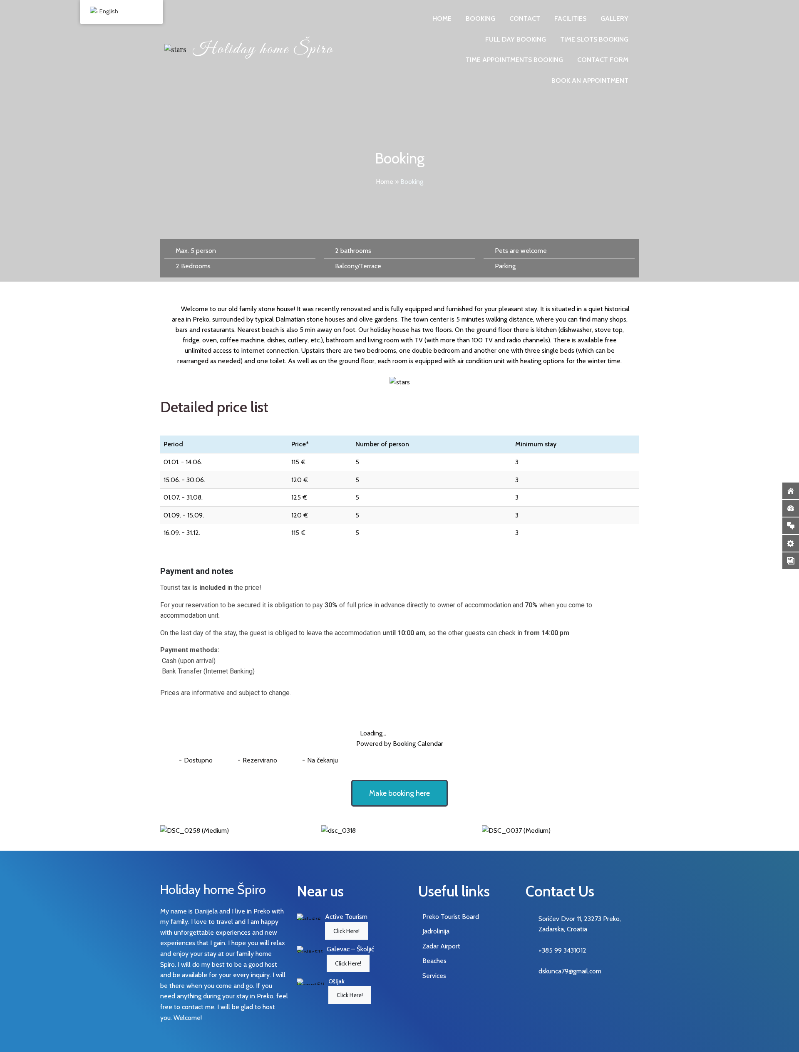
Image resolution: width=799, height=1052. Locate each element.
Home (384, 182)
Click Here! (346, 931)
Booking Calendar (418, 744)
